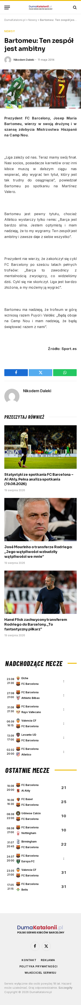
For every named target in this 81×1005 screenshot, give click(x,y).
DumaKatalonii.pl (14, 20)
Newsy (32, 20)
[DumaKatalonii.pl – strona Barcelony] (40, 7)
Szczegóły (65, 987)
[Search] (74, 7)
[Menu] (7, 7)
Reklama (48, 960)
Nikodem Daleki (24, 59)
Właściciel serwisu (40, 972)
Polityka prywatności (38, 966)
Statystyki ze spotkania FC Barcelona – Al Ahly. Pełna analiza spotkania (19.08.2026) (38, 479)
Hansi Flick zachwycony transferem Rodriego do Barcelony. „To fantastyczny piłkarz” (35, 624)
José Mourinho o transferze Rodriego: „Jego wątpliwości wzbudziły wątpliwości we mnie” (38, 552)
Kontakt (29, 960)
